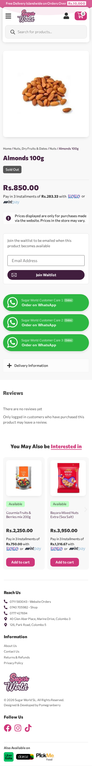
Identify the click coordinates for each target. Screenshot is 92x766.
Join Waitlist (46, 275)
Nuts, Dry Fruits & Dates (30, 148)
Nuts (53, 148)
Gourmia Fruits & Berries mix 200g (18, 515)
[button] (6, 509)
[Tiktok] (28, 728)
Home (7, 148)
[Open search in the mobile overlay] (46, 32)
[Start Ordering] (8, 16)
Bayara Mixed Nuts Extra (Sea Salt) (64, 515)
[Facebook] (8, 728)
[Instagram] (18, 728)
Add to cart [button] (20, 562)
